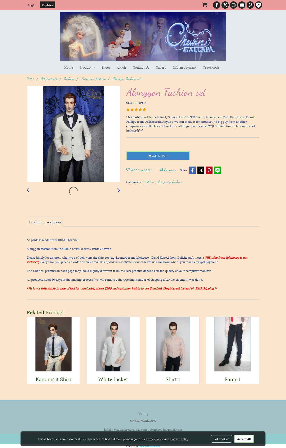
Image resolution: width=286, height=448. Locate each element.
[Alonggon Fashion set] (73, 134)
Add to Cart (159, 156)
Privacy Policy (154, 439)
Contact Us (141, 67)
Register (47, 5)
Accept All (244, 439)
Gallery (161, 67)
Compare (169, 170)
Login (32, 5)
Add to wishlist (141, 170)
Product (86, 67)
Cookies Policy (179, 439)
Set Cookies (221, 439)
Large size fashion (169, 182)
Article (121, 67)
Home (68, 67)
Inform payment (184, 67)
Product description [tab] (45, 221)
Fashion (149, 182)
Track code (211, 67)
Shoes (106, 67)
